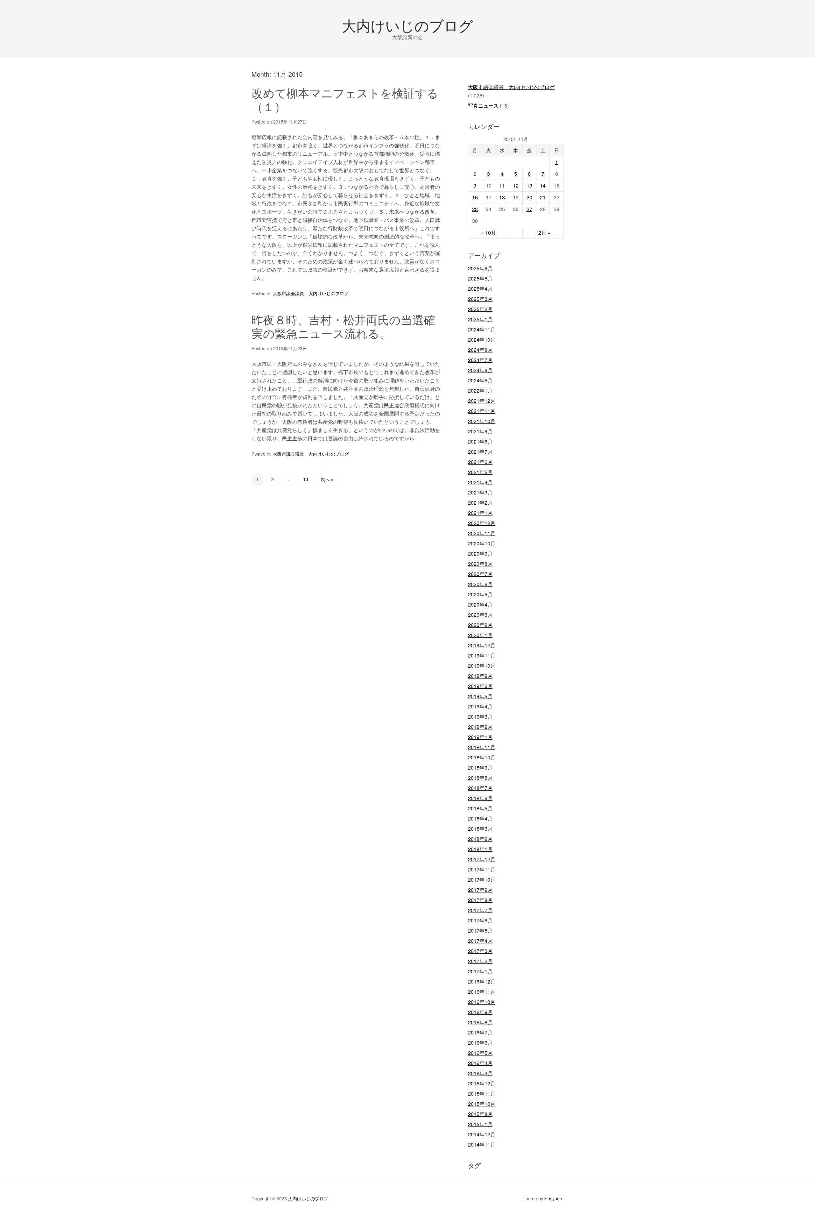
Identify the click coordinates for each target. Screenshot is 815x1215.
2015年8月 (480, 1114)
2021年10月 (481, 421)
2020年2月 (480, 625)
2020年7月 (480, 574)
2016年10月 (481, 1001)
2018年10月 (481, 757)
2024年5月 (480, 380)
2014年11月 (481, 1144)
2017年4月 (480, 940)
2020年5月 (480, 594)
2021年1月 (480, 512)
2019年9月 (480, 675)
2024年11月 (481, 329)
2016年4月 (480, 1063)
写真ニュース (483, 105)
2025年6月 (480, 268)
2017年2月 (480, 961)
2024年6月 (480, 370)
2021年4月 (480, 482)
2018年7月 (480, 788)
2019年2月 (480, 726)
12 (516, 185)
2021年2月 (480, 502)
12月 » (542, 232)
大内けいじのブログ (407, 25)
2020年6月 (480, 584)
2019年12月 (481, 645)
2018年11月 (481, 747)
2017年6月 (480, 920)
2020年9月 (480, 553)
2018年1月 (480, 849)
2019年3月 (480, 716)
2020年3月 (480, 614)
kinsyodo (553, 1198)
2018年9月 (480, 767)
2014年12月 (481, 1134)
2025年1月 (480, 319)
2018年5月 (480, 808)
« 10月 (488, 232)
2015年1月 (480, 1124)
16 (475, 197)
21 (543, 197)
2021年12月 (481, 400)
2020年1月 (480, 635)
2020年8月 (480, 563)
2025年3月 (480, 298)
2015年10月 (481, 1103)
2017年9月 (480, 889)
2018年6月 (480, 798)
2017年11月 (481, 869)
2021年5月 (480, 472)
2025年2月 (480, 309)
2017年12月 (481, 859)
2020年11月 (481, 533)
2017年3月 (480, 951)
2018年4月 (480, 818)
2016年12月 (481, 981)
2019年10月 (481, 665)
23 (475, 209)
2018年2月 (480, 838)
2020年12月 (481, 523)
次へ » (327, 479)
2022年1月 (480, 390)
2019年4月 (480, 706)
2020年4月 (480, 604)
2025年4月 (480, 288)
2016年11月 (481, 991)
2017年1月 (480, 971)
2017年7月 (480, 910)
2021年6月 (480, 461)
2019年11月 (481, 655)
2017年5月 (480, 930)
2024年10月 (481, 339)
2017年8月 (480, 900)
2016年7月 (480, 1032)
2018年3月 (480, 828)
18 (502, 197)
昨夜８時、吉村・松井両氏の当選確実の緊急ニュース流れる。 (343, 326)
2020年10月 (481, 543)
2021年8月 (480, 441)
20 (529, 197)
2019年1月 (480, 737)
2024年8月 (480, 349)
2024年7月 (480, 360)
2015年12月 (481, 1083)
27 (529, 209)
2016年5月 (480, 1052)
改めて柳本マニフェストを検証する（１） (345, 99)
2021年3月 (480, 492)
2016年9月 (480, 1012)
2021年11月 (481, 411)
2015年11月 (481, 1093)
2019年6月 (480, 686)
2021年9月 (480, 431)
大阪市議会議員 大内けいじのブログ (311, 293)
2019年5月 (480, 696)
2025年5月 (480, 278)
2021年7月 (480, 451)
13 (305, 479)
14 (543, 185)
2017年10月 (481, 879)
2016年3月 (480, 1073)
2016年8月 (480, 1022)
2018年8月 (480, 777)
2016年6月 (480, 1042)
